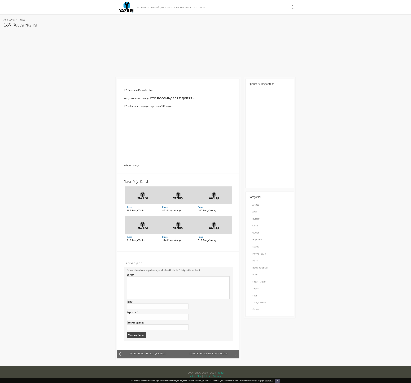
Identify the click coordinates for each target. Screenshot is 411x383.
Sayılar (255, 288)
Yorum (130, 274)
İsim (130, 301)
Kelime (255, 246)
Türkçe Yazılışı (259, 302)
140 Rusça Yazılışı (207, 210)
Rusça (22, 19)
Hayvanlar (257, 239)
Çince (255, 225)
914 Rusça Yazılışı (171, 240)
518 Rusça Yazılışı (207, 240)
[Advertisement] (100, 50)
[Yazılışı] (127, 7)
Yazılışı (220, 372)
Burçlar (256, 218)
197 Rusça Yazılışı (136, 210)
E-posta (132, 312)
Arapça (255, 204)
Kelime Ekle (195, 376)
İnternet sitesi (135, 322)
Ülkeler (255, 309)
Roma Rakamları (260, 267)
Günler (255, 232)
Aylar (254, 211)
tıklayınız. (269, 380)
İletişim (207, 376)
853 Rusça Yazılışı (171, 210)
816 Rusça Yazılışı (136, 240)
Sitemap (217, 376)
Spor (254, 295)
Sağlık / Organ (259, 281)
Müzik (255, 260)
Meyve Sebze (259, 253)
